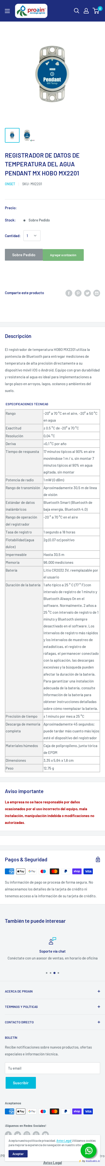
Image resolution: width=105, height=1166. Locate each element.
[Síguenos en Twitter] (17, 1134)
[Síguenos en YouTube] (45, 1134)
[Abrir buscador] (76, 10)
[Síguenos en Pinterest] (36, 1134)
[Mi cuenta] (86, 10)
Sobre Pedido (23, 254)
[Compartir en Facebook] (68, 292)
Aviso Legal (64, 1140)
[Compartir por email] (96, 292)
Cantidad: (13, 235)
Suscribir (21, 1082)
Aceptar (18, 1154)
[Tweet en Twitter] (87, 292)
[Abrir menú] (7, 11)
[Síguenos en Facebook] (8, 1134)
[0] (96, 11)
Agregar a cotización (63, 255)
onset (10, 184)
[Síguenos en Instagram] (26, 1134)
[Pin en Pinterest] (78, 292)
